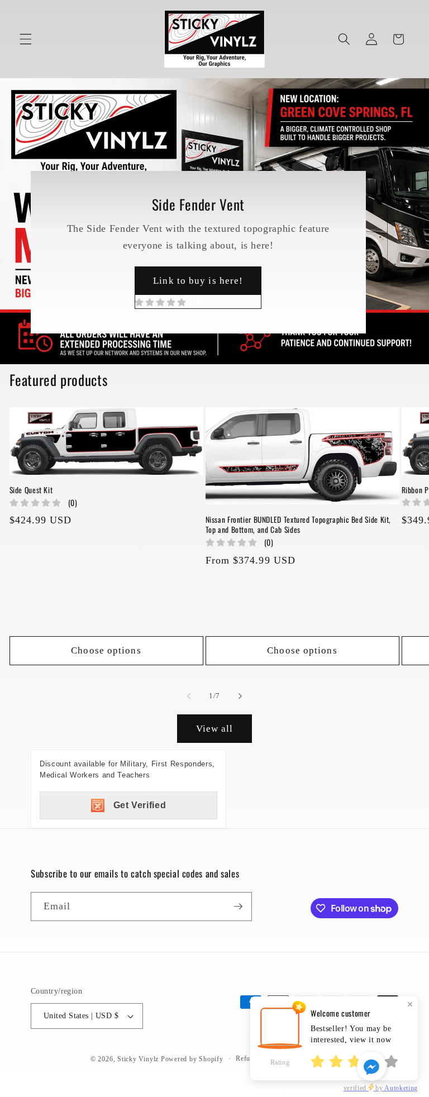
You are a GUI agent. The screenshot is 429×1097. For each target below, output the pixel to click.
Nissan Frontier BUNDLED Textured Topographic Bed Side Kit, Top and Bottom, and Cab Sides (299, 525)
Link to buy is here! (198, 285)
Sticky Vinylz (138, 1059)
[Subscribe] (238, 906)
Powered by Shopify (192, 1059)
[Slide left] (189, 696)
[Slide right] (240, 696)
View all (214, 728)
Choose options (106, 650)
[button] (25, 39)
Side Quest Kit (43, 490)
